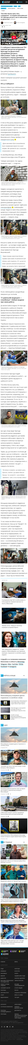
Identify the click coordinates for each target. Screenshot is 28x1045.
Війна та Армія (20, 8)
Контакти (3, 1004)
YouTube (15, 664)
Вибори (3, 975)
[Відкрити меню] (27, 2)
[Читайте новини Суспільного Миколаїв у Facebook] (2, 1027)
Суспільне (19, 1038)
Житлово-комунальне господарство (7, 981)
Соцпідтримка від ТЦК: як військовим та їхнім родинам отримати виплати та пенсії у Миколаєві (13, 601)
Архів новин (18, 1004)
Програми (3, 1014)
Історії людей (18, 988)
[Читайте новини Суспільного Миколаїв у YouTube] (7, 1027)
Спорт (2, 995)
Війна (16, 961)
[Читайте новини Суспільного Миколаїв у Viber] (10, 1027)
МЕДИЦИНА (3, 8)
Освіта (16, 973)
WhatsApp (20, 662)
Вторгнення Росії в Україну (6, 6)
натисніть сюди (19, 1039)
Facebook (4, 666)
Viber (9, 664)
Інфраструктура (19, 980)
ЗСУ (19, 6)
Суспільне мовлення (7, 1006)
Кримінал (3, 971)
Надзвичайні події (20, 975)
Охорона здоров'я (11, 8)
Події (2, 968)
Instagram (12, 666)
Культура (17, 971)
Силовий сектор (5, 988)
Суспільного (12, 74)
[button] (8, 140)
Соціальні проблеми (20, 992)
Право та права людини (5, 985)
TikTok (21, 664)
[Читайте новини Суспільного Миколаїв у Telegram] (13, 1027)
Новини (3, 961)
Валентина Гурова (8, 22)
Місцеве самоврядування (19, 985)
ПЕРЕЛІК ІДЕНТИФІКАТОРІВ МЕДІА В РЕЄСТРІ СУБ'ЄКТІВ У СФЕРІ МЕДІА (21, 1016)
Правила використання (19, 1007)
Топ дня (3, 10)
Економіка (4, 973)
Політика (3, 990)
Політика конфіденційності (6, 1011)
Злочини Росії (5, 992)
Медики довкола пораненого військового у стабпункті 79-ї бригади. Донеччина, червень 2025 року (14, 561)
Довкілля (3, 978)
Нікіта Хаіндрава (21, 22)
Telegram (4, 664)
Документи (18, 1010)
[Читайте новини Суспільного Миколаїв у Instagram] (4, 1027)
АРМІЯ (15, 6)
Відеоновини (4, 997)
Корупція (17, 968)
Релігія (16, 990)
